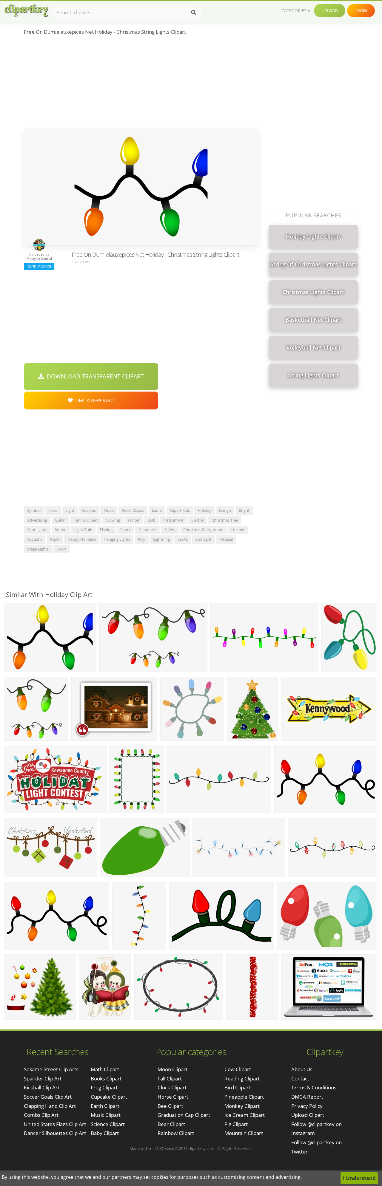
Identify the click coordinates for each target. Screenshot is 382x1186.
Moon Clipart (172, 1069)
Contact (300, 1078)
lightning (161, 539)
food (53, 510)
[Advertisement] (141, 84)
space (125, 529)
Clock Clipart (172, 1087)
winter (134, 520)
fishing (106, 529)
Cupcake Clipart (109, 1096)
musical (226, 539)
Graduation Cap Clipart (184, 1114)
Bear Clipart (171, 1124)
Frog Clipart (104, 1087)
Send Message (39, 266)
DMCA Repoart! (94, 400)
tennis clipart (86, 520)
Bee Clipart (170, 1105)
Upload (329, 10)
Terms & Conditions (313, 1087)
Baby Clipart (105, 1133)
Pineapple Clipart (244, 1096)
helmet (237, 529)
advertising (37, 520)
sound (61, 529)
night (55, 539)
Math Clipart (105, 1069)
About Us (301, 1069)
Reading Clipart (242, 1078)
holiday (204, 510)
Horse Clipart (173, 1096)
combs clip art (41, 1114)
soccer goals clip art (48, 1096)
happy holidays (81, 539)
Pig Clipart (236, 1124)
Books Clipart (106, 1078)
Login (361, 10)
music (109, 510)
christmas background (203, 529)
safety (169, 529)
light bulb (83, 529)
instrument (173, 520)
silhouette (147, 529)
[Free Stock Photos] (26, 10)
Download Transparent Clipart (94, 376)
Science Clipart (108, 1124)
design (225, 510)
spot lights (37, 529)
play (141, 539)
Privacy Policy (307, 1105)
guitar (60, 520)
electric (197, 520)
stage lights (38, 549)
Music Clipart (106, 1114)
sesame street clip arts (51, 1069)
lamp (157, 510)
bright (244, 510)
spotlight (203, 539)
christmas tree (225, 520)
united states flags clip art (55, 1124)
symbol (34, 510)
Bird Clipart (237, 1087)
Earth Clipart (105, 1105)
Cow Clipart (237, 1069)
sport (61, 549)
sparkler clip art (42, 1078)
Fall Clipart (170, 1078)
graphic (89, 510)
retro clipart (133, 510)
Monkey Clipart (242, 1105)
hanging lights (117, 539)
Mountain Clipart (243, 1133)
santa (183, 539)
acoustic (34, 539)
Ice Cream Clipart (244, 1114)
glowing (113, 520)
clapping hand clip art (50, 1105)
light (69, 510)
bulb (151, 520)
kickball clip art (41, 1087)
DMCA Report (307, 1096)
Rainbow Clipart (176, 1133)
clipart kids (180, 510)
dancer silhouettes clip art (55, 1133)
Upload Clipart (307, 1114)
